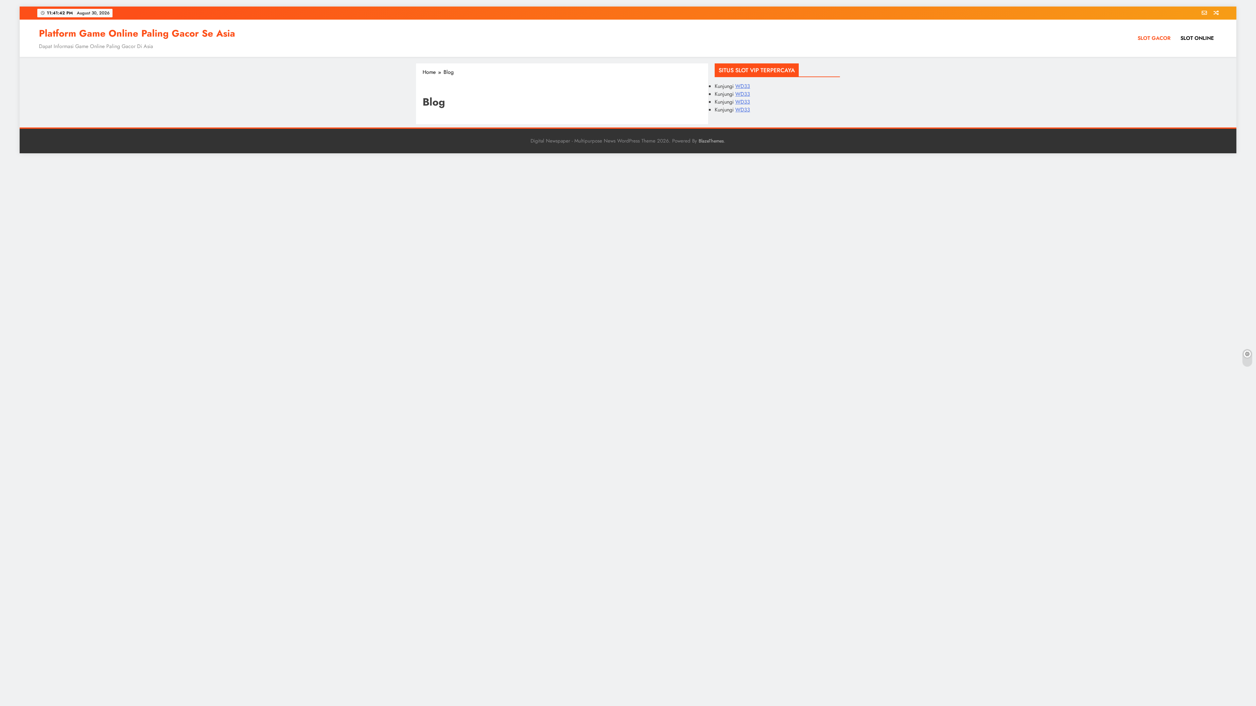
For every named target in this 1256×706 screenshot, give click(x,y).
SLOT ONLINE (1197, 38)
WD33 (742, 86)
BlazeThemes (711, 141)
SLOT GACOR (1154, 38)
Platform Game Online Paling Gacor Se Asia (137, 33)
